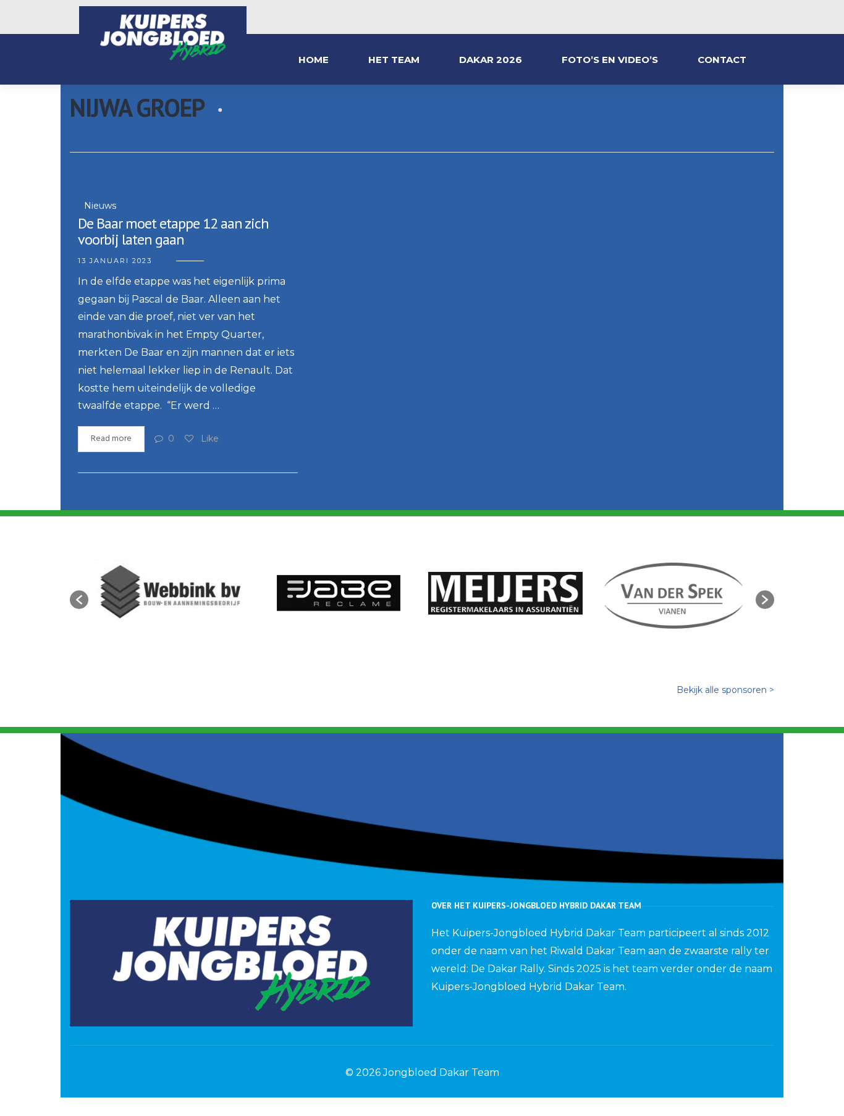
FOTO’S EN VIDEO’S (610, 59)
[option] (171, 593)
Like (208, 438)
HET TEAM (394, 59)
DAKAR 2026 (490, 59)
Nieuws (100, 205)
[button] (79, 599)
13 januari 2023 (115, 260)
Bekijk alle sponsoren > (725, 689)
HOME (313, 59)
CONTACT (722, 59)
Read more (111, 439)
